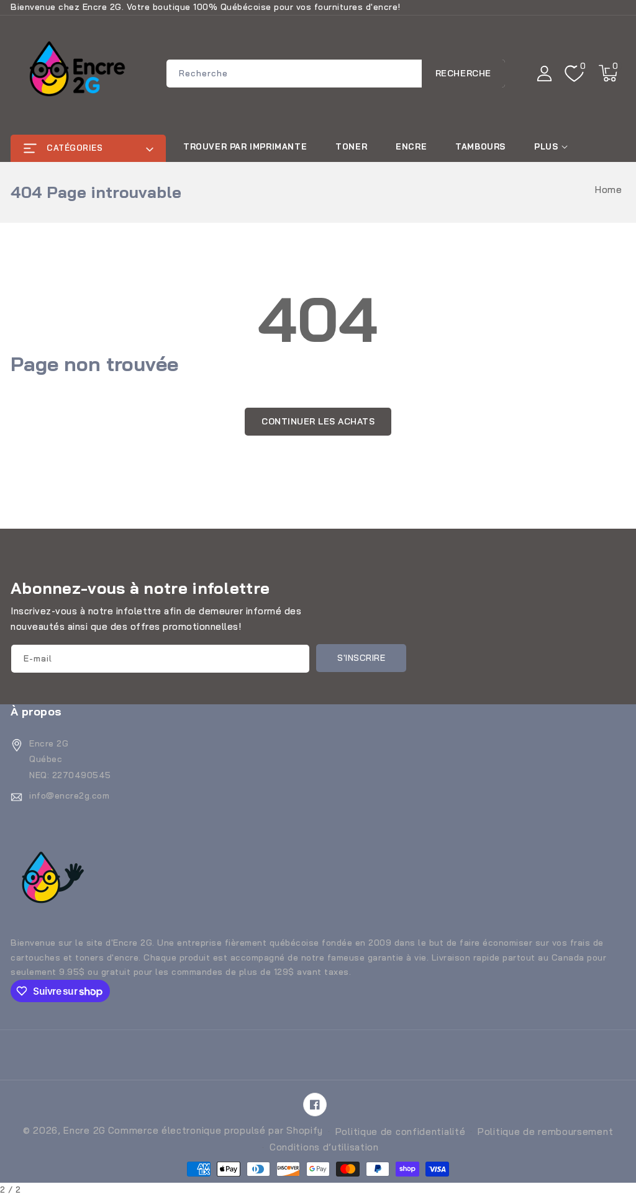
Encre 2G (84, 1130)
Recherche (463, 73)
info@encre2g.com (69, 795)
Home (608, 189)
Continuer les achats (318, 421)
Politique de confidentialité (400, 1131)
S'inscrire (361, 657)
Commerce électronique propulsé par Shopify (215, 1130)
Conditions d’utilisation (324, 1147)
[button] (608, 73)
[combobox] (335, 73)
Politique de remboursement (545, 1131)
